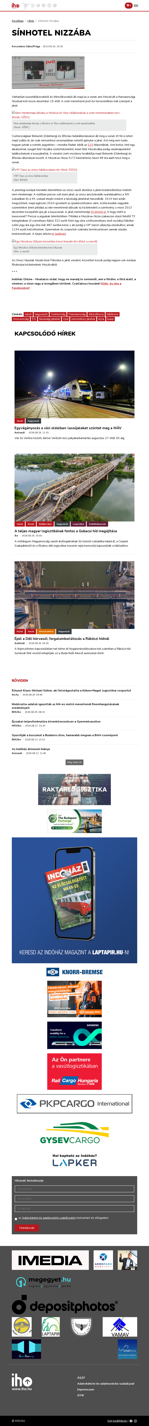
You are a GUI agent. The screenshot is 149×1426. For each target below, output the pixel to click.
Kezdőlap (18, 21)
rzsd (65, 319)
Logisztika (78, 524)
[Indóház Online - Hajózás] (49, 5)
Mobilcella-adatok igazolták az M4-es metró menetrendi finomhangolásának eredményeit (65, 706)
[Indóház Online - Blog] (38, 5)
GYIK (80, 1395)
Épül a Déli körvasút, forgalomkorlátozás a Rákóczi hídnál (62, 638)
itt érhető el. (98, 212)
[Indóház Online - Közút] (33, 5)
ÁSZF (81, 1378)
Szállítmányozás (97, 524)
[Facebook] (131, 1421)
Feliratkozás (27, 1228)
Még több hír (74, 762)
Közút (31, 524)
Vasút (20, 421)
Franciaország (77, 314)
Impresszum (85, 1390)
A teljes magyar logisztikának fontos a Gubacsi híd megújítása (66, 531)
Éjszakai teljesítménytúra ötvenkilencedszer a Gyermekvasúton (56, 722)
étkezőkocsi (96, 314)
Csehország (58, 314)
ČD (34, 319)
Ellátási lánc (45, 524)
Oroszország (21, 319)
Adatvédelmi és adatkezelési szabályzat (105, 1384)
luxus (110, 319)
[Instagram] (135, 1421)
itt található (58, 234)
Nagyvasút (33, 421)
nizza (101, 319)
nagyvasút (41, 314)
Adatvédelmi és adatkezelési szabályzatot (49, 1218)
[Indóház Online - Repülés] (26, 5)
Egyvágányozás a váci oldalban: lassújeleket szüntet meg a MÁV (68, 428)
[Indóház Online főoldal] (55, 5)
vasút (28, 314)
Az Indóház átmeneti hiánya (31, 749)
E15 (90, 145)
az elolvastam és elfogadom (63, 1218)
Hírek (30, 21)
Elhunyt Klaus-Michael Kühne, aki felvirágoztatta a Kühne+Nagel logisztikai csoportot (71, 691)
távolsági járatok (49, 319)
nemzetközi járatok (83, 319)
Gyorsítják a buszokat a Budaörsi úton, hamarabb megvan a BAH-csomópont (65, 735)
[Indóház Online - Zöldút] (43, 5)
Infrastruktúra (46, 631)
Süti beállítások (117, 1421)
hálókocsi (112, 314)
